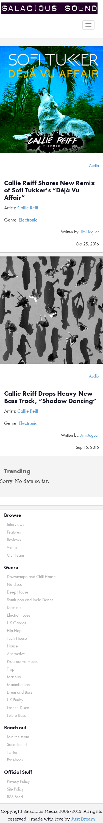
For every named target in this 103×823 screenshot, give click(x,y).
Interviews (15, 524)
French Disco (18, 707)
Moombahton (18, 684)
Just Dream (83, 819)
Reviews (14, 540)
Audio (94, 165)
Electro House (18, 615)
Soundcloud (17, 744)
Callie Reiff (27, 207)
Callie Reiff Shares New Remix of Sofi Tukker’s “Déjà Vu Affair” (49, 190)
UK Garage (17, 623)
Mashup (14, 677)
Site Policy (15, 789)
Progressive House (22, 661)
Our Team (15, 555)
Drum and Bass (19, 692)
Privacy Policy (18, 781)
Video (12, 547)
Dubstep (14, 607)
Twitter (12, 752)
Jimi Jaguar (89, 232)
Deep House (17, 592)
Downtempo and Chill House (31, 576)
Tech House (17, 638)
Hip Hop (14, 630)
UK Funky (15, 700)
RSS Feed (15, 797)
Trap (10, 669)
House (12, 646)
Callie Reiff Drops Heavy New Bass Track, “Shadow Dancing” (50, 397)
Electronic (28, 220)
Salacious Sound (49, 9)
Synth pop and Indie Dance (30, 600)
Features (14, 532)
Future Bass (16, 715)
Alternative (16, 654)
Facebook (15, 760)
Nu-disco (14, 584)
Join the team (18, 737)
